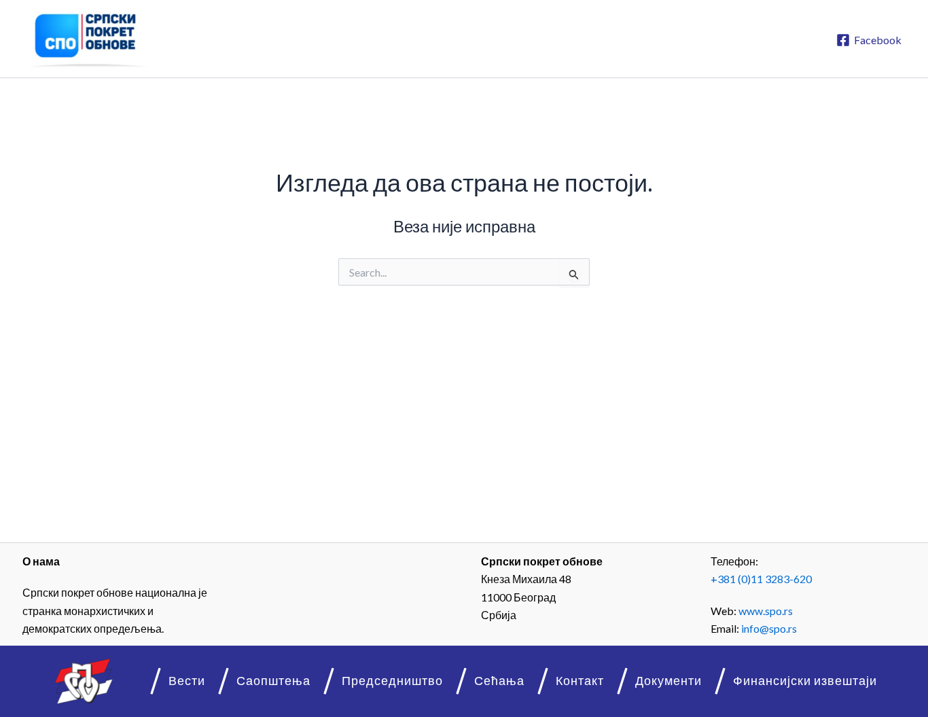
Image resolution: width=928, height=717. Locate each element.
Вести (186, 681)
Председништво (392, 681)
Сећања (499, 681)
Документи (668, 681)
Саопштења (273, 681)
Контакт (580, 681)
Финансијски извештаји (805, 681)
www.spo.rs (765, 610)
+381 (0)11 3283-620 (761, 578)
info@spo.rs (769, 628)
